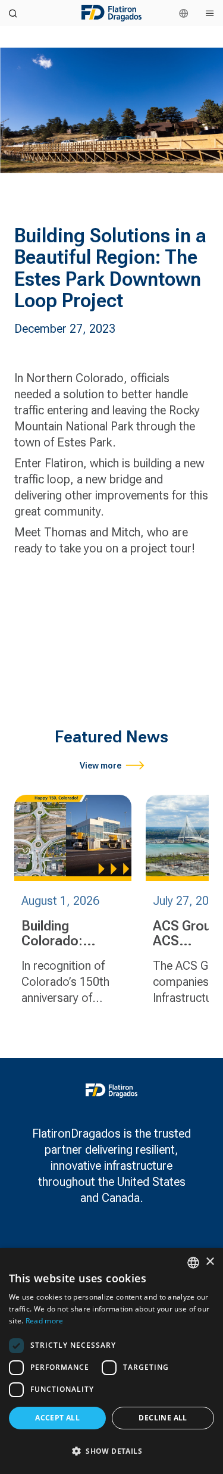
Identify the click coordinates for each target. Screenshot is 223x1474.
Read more (45, 1321)
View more (100, 765)
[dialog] (111, 1361)
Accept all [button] (57, 1418)
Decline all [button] (163, 1418)
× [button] (209, 1261)
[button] (111, 1451)
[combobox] (193, 1263)
